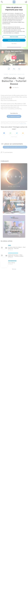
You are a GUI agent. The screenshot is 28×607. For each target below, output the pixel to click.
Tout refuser (14, 43)
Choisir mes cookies (14, 36)
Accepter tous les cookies (14, 40)
